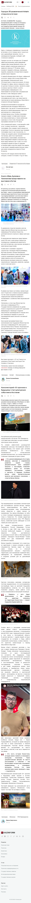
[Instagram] (2, 18)
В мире (3, 856)
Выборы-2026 (10, 6)
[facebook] (11, 836)
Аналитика (4, 851)
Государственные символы (8, 871)
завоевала (4, 367)
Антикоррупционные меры (8, 874)
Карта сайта (4, 886)
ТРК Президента (23, 817)
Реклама (3, 892)
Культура (4, 163)
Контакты (3, 889)
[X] (14, 18)
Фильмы (12, 817)
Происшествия (5, 845)
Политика (3, 848)
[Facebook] (11, 18)
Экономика (4, 853)
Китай (12, 375)
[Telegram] (8, 18)
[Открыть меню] (28, 2)
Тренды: (3, 6)
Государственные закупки (8, 877)
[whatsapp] (5, 18)
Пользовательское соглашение (9, 865)
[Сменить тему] (23, 2)
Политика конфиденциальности (9, 868)
